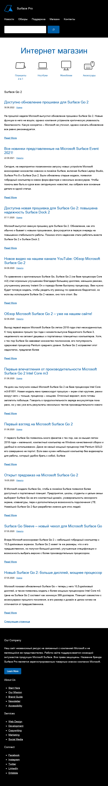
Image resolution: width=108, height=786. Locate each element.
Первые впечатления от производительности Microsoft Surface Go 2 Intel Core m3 (50, 371)
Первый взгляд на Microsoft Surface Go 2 (38, 424)
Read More (10, 137)
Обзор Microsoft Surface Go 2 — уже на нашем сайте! (48, 314)
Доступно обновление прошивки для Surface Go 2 (46, 102)
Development (15, 725)
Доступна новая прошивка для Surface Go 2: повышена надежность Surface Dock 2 (50, 210)
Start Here (14, 687)
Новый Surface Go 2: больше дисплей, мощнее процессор (53, 573)
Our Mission (15, 692)
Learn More (12, 671)
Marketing (14, 734)
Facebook (14, 755)
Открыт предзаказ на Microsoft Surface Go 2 (41, 475)
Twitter (12, 764)
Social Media (15, 739)
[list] (54, 71)
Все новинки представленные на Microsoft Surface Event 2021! (51, 151)
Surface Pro (25, 8)
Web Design (15, 721)
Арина (19, 107)
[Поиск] (53, 29)
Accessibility (15, 705)
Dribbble (13, 772)
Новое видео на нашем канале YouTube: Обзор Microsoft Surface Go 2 (52, 261)
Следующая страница (17, 621)
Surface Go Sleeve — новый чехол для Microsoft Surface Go (53, 526)
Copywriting (15, 730)
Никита (19, 158)
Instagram (14, 759)
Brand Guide (15, 696)
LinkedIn (13, 768)
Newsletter (14, 701)
